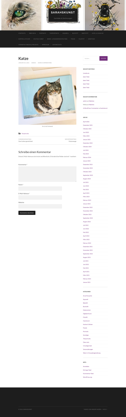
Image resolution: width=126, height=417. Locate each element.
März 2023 (86, 196)
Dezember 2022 (87, 207)
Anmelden (86, 366)
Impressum (45, 44)
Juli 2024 (85, 150)
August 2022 (87, 221)
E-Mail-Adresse (24, 193)
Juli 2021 (85, 261)
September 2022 (88, 218)
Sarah (33, 62)
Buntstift (85, 33)
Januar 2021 (86, 282)
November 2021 (88, 250)
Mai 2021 (86, 268)
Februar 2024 (87, 157)
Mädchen (91, 101)
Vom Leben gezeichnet (25, 140)
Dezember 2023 (87, 164)
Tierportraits (54, 33)
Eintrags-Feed (87, 370)
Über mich (32, 33)
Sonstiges (91, 39)
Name (20, 185)
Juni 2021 (86, 264)
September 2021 (88, 254)
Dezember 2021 (87, 246)
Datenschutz (57, 44)
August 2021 (87, 257)
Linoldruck (86, 73)
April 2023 (86, 193)
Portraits (42, 33)
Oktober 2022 (87, 214)
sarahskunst (63, 12)
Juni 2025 (86, 132)
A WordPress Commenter (90, 108)
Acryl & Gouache (98, 33)
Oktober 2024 (87, 146)
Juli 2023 (85, 182)
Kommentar (22, 164)
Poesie (73, 39)
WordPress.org (87, 377)
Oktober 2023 (87, 171)
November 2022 (88, 211)
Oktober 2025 (87, 129)
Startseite (22, 33)
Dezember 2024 (87, 143)
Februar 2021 (87, 279)
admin (85, 101)
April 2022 (86, 236)
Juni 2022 (86, 228)
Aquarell (65, 33)
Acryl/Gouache (87, 296)
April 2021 (86, 271)
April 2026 (86, 121)
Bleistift (75, 33)
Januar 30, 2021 (23, 62)
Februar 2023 (87, 200)
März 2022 (86, 239)
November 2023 (88, 168)
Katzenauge (70, 140)
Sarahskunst (103, 108)
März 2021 (86, 275)
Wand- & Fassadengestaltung (57, 39)
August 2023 (87, 178)
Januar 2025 (86, 139)
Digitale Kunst (39, 39)
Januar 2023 (86, 204)
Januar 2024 (86, 161)
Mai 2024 (86, 154)
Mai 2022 (86, 232)
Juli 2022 (85, 225)
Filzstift (82, 39)
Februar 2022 (87, 243)
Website (21, 202)
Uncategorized (87, 346)
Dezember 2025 (87, 125)
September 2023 (88, 175)
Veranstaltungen (88, 349)
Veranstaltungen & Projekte (28, 44)
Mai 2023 (86, 189)
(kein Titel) (86, 77)
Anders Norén (96, 409)
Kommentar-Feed (88, 373)
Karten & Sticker (24, 39)
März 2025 (86, 136)
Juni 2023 (86, 186)
